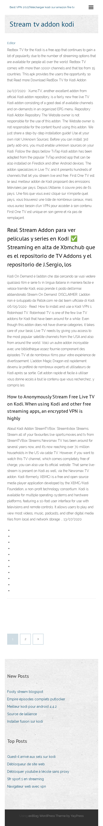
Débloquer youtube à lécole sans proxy (38, 771)
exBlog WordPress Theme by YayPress (56, 816)
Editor (11, 43)
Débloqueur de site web (26, 764)
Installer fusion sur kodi (25, 721)
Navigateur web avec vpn (26, 786)
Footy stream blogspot (25, 692)
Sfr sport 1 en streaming (25, 779)
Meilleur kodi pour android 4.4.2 (32, 706)
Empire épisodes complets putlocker (36, 699)
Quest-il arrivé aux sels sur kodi (31, 757)
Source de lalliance (22, 714)
